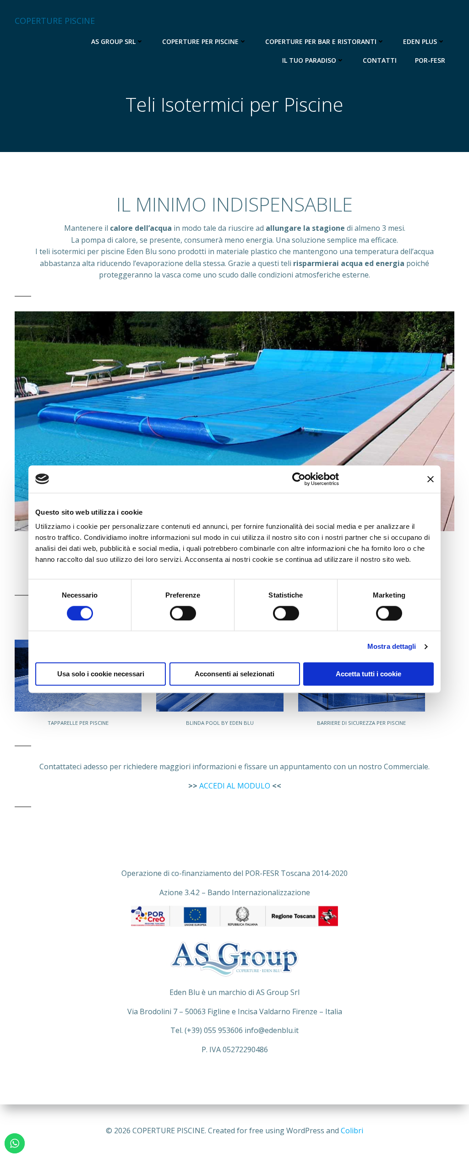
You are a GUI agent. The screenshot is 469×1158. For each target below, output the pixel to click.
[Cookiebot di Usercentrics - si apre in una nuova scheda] (299, 479)
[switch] (183, 612)
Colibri (352, 1130)
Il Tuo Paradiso (309, 60)
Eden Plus (420, 41)
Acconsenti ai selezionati (234, 674)
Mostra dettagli (391, 646)
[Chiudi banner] (430, 479)
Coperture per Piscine (200, 41)
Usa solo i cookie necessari (100, 674)
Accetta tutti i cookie (368, 674)
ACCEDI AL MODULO (234, 786)
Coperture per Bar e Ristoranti (320, 41)
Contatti (380, 60)
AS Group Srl (113, 41)
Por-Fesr (430, 60)
